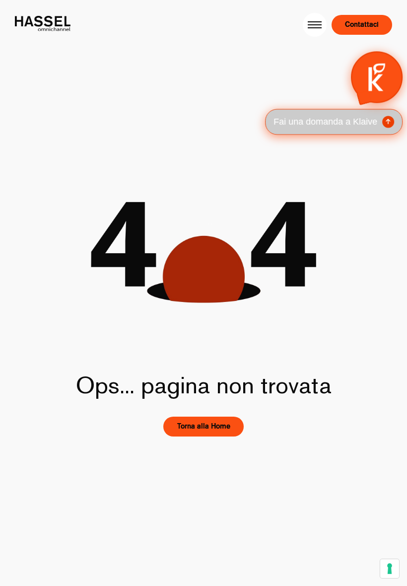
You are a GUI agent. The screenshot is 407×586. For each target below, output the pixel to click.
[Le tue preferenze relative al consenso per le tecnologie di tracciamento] (389, 568)
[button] (334, 93)
